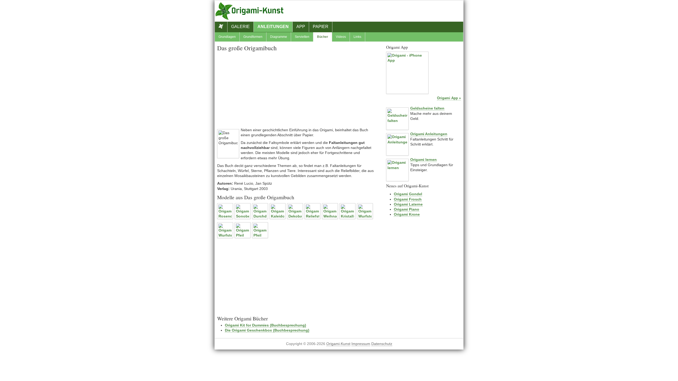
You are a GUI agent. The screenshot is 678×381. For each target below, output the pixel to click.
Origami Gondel (408, 194)
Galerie (240, 26)
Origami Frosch (408, 199)
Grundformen (252, 37)
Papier (320, 26)
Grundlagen (227, 37)
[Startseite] (221, 27)
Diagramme (278, 37)
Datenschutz (381, 344)
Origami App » (449, 98)
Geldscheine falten (427, 108)
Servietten (302, 37)
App (300, 26)
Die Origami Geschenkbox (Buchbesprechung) (267, 330)
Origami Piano (406, 209)
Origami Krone (407, 214)
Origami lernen (423, 159)
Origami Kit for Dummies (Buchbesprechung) (265, 325)
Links (357, 37)
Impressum (360, 344)
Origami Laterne (408, 204)
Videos (341, 37)
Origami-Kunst (338, 344)
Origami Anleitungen (428, 134)
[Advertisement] (296, 90)
